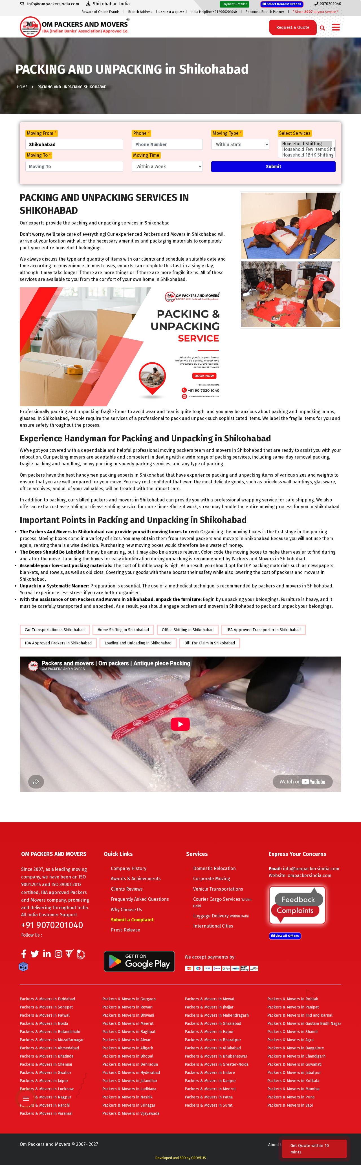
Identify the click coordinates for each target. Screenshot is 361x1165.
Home (22, 87)
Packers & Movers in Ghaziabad (213, 1023)
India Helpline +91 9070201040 (214, 12)
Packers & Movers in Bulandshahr (50, 1031)
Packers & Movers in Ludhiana (129, 1089)
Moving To (39, 155)
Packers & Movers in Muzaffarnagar (52, 1040)
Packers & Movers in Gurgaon (129, 999)
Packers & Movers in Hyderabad (131, 1072)
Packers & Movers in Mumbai (293, 1089)
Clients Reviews (127, 889)
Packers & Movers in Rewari (127, 1007)
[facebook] (24, 955)
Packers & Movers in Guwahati (294, 1064)
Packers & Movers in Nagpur (45, 1097)
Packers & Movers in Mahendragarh (217, 1015)
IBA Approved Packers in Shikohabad (58, 643)
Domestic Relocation (214, 868)
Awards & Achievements (136, 878)
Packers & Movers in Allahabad (213, 1048)
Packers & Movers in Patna (209, 1097)
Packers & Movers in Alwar (126, 1040)
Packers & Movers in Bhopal (127, 1056)
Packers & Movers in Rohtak (292, 999)
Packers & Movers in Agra (290, 1040)
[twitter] (34, 955)
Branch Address (140, 12)
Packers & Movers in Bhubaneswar (216, 1056)
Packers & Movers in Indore (210, 1072)
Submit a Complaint (132, 919)
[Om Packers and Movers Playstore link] (139, 961)
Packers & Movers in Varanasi (46, 1113)
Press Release (125, 930)
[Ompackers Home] (74, 26)
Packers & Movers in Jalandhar (129, 1080)
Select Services (295, 133)
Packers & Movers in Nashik (127, 1097)
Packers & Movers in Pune (291, 1097)
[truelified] (70, 955)
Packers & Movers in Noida (44, 1023)
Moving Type (227, 133)
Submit (273, 166)
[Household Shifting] (306, 144)
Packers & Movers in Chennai (46, 1064)
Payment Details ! (234, 4)
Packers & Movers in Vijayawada (130, 1113)
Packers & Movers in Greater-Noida (216, 1064)
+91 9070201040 (52, 925)
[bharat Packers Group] (82, 955)
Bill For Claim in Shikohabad (209, 643)
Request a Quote (171, 12)
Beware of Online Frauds (101, 12)
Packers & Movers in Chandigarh (296, 1056)
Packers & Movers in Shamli (292, 1031)
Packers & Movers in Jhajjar (209, 1007)
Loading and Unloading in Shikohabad (138, 643)
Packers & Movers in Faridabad (47, 999)
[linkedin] (47, 955)
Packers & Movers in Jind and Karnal (300, 1015)
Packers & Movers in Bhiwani (128, 1015)
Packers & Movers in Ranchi (45, 1105)
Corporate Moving (211, 878)
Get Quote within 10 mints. (309, 1149)
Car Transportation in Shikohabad (55, 629)
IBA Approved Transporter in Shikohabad (263, 629)
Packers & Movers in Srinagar (128, 1105)
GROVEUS (198, 1158)
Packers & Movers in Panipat (293, 1007)
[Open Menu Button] (336, 28)
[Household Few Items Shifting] (306, 149)
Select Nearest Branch (283, 4)
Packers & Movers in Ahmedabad (49, 1048)
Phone (141, 133)
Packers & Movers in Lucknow (47, 1089)
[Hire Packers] (24, 967)
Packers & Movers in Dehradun (130, 1064)
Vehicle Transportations (218, 889)
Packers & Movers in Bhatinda (46, 1056)
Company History (128, 868)
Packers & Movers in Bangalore (295, 1048)
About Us (276, 1144)
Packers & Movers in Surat (208, 1105)
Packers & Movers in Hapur (209, 1031)
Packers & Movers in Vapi (290, 1105)
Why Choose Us (126, 909)
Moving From (41, 133)
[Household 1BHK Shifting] (306, 155)
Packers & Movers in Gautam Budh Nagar (304, 1023)
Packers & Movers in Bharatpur (213, 1040)
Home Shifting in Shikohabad (123, 629)
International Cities (213, 926)
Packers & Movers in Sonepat (46, 1007)
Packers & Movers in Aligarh (127, 1048)
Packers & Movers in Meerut (127, 1023)
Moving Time (146, 155)
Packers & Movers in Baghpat (128, 1031)
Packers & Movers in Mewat (209, 999)
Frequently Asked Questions (140, 899)
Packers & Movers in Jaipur (44, 1080)
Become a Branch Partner (265, 12)
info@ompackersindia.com (311, 868)
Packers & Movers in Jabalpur (294, 1072)
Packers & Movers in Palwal (45, 1015)
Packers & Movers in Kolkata (293, 1080)
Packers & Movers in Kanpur (210, 1080)
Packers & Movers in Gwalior (45, 1072)
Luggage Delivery (221, 916)
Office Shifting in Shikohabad (187, 629)
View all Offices (287, 936)
